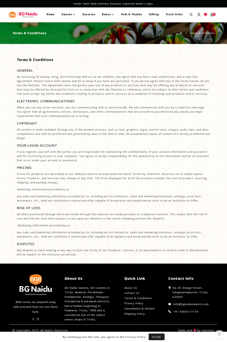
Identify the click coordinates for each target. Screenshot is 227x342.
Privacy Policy (133, 303)
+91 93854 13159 (185, 311)
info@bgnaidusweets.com (191, 304)
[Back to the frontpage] (180, 33)
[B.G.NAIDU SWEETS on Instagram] (38, 319)
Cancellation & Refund (139, 308)
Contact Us (132, 293)
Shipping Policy (134, 313)
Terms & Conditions (138, 298)
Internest (208, 330)
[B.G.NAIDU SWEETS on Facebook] (33, 319)
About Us (130, 287)
